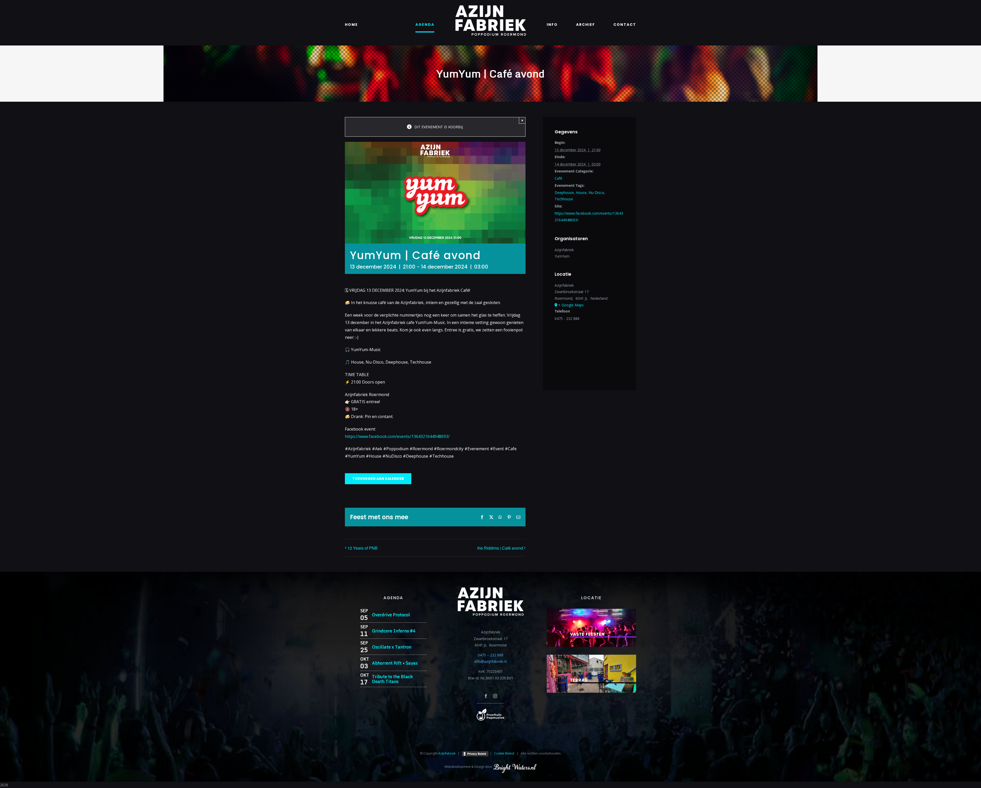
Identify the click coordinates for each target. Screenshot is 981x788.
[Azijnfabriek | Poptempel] (490, 710)
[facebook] (486, 696)
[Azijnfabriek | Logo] (490, 6)
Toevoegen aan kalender (378, 479)
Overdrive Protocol (391, 614)
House (581, 192)
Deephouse (564, 192)
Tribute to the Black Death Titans (392, 679)
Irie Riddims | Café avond (500, 548)
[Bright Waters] (514, 766)
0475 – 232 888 (490, 655)
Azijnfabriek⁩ (447, 753)
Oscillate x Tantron (391, 646)
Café (558, 178)
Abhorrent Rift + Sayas (395, 662)
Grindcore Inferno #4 (393, 630)
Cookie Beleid (504, 753)
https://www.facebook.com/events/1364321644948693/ (397, 436)
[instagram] (495, 696)
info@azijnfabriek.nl (490, 661)
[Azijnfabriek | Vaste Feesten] (591, 610)
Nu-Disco (596, 192)
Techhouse (564, 198)
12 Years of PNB (362, 548)
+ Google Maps (571, 305)
